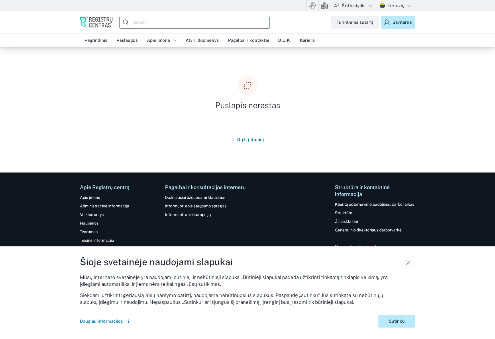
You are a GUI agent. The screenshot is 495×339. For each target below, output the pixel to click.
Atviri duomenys (202, 40)
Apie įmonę (158, 40)
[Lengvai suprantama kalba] (324, 5)
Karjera (307, 40)
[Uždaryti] (408, 262)
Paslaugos (127, 40)
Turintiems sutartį (355, 22)
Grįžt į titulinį (250, 139)
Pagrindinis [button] (96, 40)
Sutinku (397, 321)
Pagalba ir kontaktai (248, 40)
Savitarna (402, 22)
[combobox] (195, 22)
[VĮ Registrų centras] (96, 22)
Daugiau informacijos (101, 321)
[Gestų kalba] (312, 5)
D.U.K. (284, 40)
